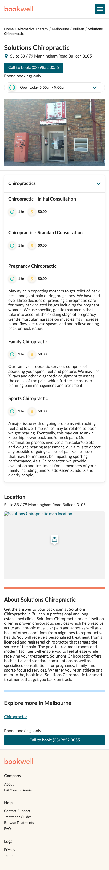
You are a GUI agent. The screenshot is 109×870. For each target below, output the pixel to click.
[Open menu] (100, 9)
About (9, 784)
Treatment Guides (17, 817)
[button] (54, 209)
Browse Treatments (19, 823)
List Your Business (18, 790)
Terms (8, 856)
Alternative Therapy (32, 29)
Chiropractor (15, 717)
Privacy (9, 850)
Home (9, 29)
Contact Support (17, 811)
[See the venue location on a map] (54, 545)
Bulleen (78, 29)
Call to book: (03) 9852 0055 (33, 68)
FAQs (8, 829)
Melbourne (60, 29)
